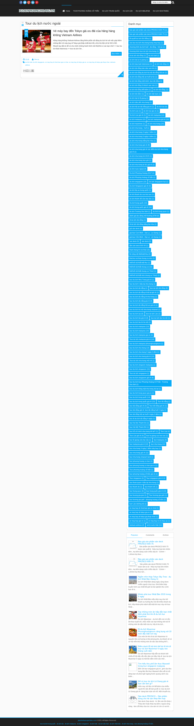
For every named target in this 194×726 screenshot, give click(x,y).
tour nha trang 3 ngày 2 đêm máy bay (144, 448)
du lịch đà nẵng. (159, 90)
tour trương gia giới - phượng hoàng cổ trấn (146, 500)
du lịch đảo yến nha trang (139, 102)
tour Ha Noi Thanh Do (138, 423)
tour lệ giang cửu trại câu (139, 440)
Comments (150, 535)
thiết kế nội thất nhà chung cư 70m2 (143, 275)
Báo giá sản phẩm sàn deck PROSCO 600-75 (150, 542)
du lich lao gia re (149, 111)
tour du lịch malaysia (137, 331)
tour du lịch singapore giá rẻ (140, 378)
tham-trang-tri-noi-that (138, 250)
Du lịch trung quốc (137, 203)
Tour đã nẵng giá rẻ (156, 406)
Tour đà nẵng (163, 402)
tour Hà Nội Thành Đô (138, 427)
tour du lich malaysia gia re (140, 335)
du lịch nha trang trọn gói (139, 160)
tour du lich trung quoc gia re (141, 393)
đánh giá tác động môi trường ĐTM (143, 216)
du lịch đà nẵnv (135, 94)
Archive (166, 535)
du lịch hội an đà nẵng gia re (141, 107)
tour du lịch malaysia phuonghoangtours (145, 344)
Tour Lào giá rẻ (135, 436)
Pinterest (36, 2)
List (22, 25)
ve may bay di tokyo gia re (77, 62)
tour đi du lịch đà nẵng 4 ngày (141, 419)
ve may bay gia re (136, 521)
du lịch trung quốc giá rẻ (139, 207)
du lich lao (161, 107)
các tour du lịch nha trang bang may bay (145, 43)
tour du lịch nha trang (138, 348)
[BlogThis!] (27, 70)
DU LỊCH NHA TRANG (161, 11)
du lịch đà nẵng (160, 64)
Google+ (29, 2)
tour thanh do (135, 487)
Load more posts (120, 74)
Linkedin (33, 2)
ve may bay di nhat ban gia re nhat (56, 62)
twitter (25, 2)
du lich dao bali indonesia (139, 64)
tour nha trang (156, 444)
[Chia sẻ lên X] (30, 70)
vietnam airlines (136, 525)
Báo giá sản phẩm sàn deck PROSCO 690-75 (150, 560)
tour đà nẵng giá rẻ (137, 406)
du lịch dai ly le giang (138, 60)
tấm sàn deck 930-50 (138, 246)
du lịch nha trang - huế (138, 128)
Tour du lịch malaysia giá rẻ (140, 339)
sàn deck (145, 241)
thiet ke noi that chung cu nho (141, 258)
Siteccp (36, 59)
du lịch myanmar (136, 124)
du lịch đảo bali (103, 724)
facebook (21, 2)
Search (173, 2)
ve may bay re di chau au (158, 521)
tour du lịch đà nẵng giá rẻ (140, 301)
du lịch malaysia (136, 119)
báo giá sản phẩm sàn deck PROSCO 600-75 (147, 30)
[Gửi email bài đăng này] (24, 70)
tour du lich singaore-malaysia (141, 365)
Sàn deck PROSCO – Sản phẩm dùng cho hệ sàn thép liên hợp (152, 697)
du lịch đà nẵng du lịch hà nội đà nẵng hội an (147, 73)
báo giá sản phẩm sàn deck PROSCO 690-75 (147, 34)
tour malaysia (159, 440)
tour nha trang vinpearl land (140, 457)
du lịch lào (60, 724)
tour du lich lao (135, 314)
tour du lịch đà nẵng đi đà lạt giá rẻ (143, 292)
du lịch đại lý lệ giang (138, 98)
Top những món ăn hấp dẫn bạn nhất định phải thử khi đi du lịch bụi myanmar (155, 614)
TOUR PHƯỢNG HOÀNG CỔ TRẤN (86, 11)
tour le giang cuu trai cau (155, 436)
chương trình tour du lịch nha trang (143, 51)
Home (68, 11)
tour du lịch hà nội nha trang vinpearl (144, 310)
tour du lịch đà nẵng (157, 288)
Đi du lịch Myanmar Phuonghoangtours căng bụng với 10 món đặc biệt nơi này (154, 631)
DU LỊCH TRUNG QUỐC (111, 11)
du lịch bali (93, 724)
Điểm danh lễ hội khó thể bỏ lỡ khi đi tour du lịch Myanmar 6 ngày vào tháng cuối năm (154, 648)
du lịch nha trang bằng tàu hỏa (141, 141)
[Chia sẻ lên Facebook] (32, 70)
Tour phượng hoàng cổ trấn (140, 470)
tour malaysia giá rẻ (137, 444)
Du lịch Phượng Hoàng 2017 (141, 173)
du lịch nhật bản (115, 724)
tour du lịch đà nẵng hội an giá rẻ (142, 305)
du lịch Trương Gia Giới (139, 212)
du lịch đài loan (152, 94)
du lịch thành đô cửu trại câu (140, 199)
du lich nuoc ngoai (137, 169)
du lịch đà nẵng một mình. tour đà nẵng (145, 81)
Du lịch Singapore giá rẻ (139, 186)
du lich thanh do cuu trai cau (140, 194)
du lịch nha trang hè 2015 (139, 156)
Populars (134, 535)
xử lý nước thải (152, 525)
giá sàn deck (134, 229)
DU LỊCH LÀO (128, 11)
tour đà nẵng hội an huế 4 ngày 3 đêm (144, 414)
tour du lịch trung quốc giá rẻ (141, 402)
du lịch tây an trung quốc (139, 190)
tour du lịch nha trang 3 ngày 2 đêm (143, 352)
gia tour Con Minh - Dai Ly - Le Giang (144, 233)
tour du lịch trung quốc (138, 397)
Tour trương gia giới (156, 495)
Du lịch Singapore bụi (157, 182)
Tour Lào (163, 431)
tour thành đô (150, 487)
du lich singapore (38, 62)
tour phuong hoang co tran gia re (142, 465)
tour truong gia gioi (137, 495)
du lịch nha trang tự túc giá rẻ (141, 165)
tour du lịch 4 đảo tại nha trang (141, 284)
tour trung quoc (135, 491)
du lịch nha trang (153, 124)
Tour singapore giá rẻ (154, 478)
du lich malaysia (154, 115)
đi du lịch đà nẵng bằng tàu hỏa (142, 224)
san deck (133, 241)
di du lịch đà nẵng (136, 56)
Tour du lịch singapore (138, 373)
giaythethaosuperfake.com (87, 720)
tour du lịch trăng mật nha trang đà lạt (144, 389)
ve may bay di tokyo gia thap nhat (98, 62)
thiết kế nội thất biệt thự (138, 263)
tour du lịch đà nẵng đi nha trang (142, 297)
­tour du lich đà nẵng (137, 288)
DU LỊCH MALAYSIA (143, 11)
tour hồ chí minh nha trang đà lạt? (142, 431)
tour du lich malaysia (137, 327)
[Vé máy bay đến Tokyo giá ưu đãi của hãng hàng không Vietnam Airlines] (37, 41)
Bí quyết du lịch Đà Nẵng (139, 38)
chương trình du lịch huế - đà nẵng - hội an (146, 47)
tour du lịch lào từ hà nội (139, 322)
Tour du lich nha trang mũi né (141, 361)
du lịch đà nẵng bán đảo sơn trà (142, 68)
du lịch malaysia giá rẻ (156, 119)
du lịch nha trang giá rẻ (138, 145)
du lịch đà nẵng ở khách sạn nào (142, 85)
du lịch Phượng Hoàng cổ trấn (141, 177)
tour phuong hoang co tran (140, 461)
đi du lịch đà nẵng (136, 220)
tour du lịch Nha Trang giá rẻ (141, 280)
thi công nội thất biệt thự (139, 254)
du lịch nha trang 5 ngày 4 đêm (141, 137)
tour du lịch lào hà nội (159, 318)
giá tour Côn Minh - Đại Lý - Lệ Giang (144, 237)
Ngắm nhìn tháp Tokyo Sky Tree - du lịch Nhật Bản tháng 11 (154, 578)
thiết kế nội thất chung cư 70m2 (142, 271)
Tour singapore (135, 478)
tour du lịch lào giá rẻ (138, 318)
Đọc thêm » (116, 54)
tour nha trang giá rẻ (137, 453)
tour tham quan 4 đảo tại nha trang (143, 483)
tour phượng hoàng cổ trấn (143, 724)
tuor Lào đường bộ (137, 504)
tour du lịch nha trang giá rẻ (140, 356)
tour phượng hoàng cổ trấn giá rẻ (142, 474)
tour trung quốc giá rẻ (154, 491)
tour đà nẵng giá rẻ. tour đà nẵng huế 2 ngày (147, 410)
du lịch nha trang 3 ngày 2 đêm (141, 132)
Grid (22, 22)
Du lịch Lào (134, 111)
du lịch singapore (83, 724)
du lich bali (28, 62)
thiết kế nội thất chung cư (139, 267)
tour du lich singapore (138, 369)
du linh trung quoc (160, 212)
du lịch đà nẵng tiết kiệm (139, 90)
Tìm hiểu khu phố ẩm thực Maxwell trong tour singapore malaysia (154, 665)
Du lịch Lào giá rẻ (136, 115)
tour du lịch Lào (152, 314)
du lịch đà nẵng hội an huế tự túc (142, 77)
